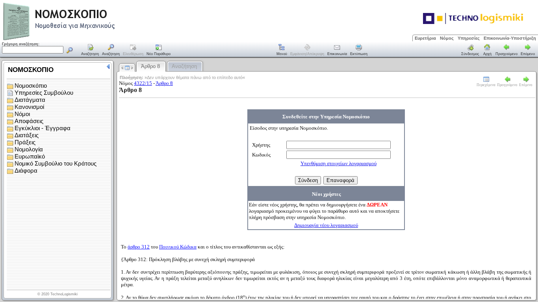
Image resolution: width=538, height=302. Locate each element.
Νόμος (447, 38)
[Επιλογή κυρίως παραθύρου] (90, 50)
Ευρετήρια (425, 38)
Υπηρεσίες (469, 38)
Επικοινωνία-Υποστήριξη (510, 38)
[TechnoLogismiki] (90, 39)
